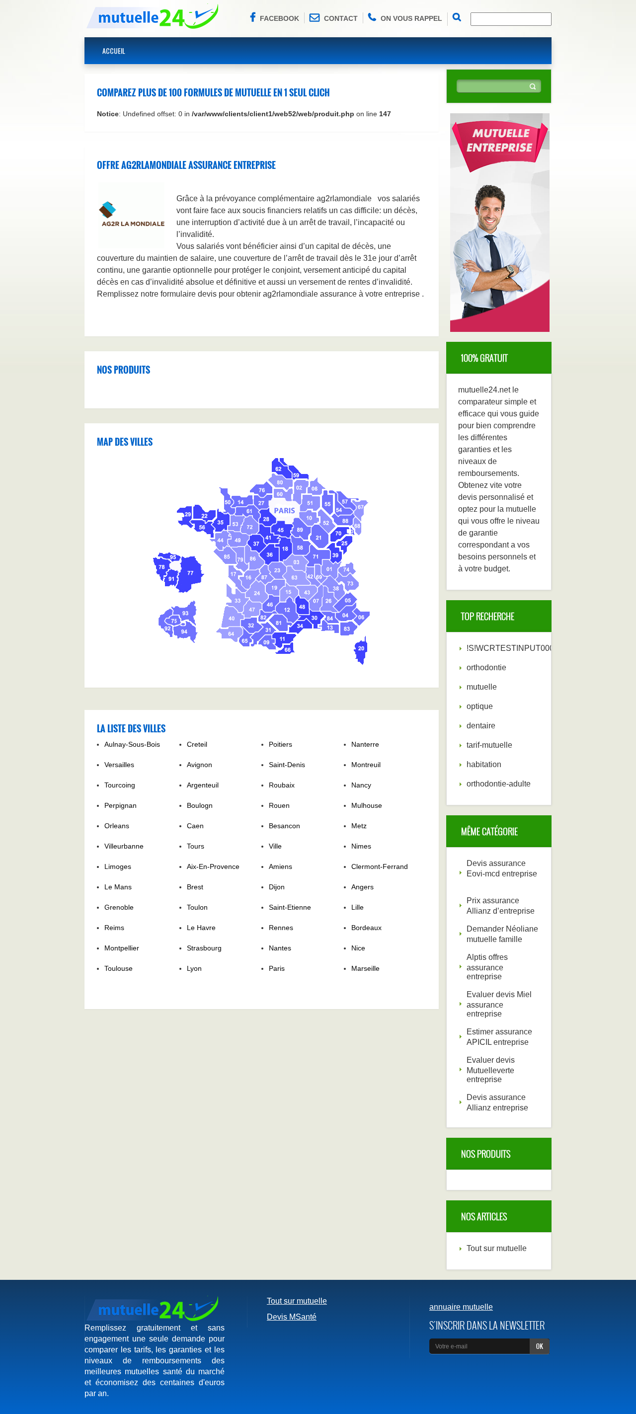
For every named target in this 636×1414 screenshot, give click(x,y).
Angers (362, 887)
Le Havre (201, 928)
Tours (195, 846)
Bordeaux (366, 928)
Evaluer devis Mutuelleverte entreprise (491, 1070)
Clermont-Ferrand (379, 866)
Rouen (279, 805)
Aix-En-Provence (213, 866)
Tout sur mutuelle (497, 1248)
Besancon (284, 826)
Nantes (280, 948)
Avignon (199, 765)
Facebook (279, 18)
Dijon (277, 887)
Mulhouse (366, 805)
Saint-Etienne (290, 907)
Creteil (197, 744)
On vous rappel (411, 18)
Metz (359, 826)
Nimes (361, 846)
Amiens (280, 866)
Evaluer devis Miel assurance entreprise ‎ (499, 1004)
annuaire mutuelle (461, 1307)
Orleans (116, 826)
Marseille (365, 968)
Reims (114, 928)
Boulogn (200, 805)
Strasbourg (204, 948)
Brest (195, 887)
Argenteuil (203, 785)
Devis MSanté (292, 1317)
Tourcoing (119, 785)
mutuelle (482, 687)
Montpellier (121, 948)
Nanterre (365, 744)
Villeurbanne (124, 846)
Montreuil (366, 765)
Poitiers (280, 744)
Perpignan (120, 805)
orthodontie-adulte (499, 784)
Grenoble (119, 907)
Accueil (113, 50)
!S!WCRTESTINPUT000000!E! (522, 648)
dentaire (481, 725)
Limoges (117, 866)
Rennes (281, 928)
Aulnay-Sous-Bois (132, 744)
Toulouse (118, 968)
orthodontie (486, 667)
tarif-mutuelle (489, 745)
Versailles (119, 765)
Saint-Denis (287, 765)
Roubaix (282, 785)
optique (480, 706)
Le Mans (118, 887)
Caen (195, 826)
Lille (357, 907)
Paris (277, 968)
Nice (358, 948)
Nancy (361, 785)
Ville (275, 846)
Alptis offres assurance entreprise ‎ (487, 967)
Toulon (197, 907)
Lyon (194, 968)
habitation (484, 764)
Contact (341, 18)
